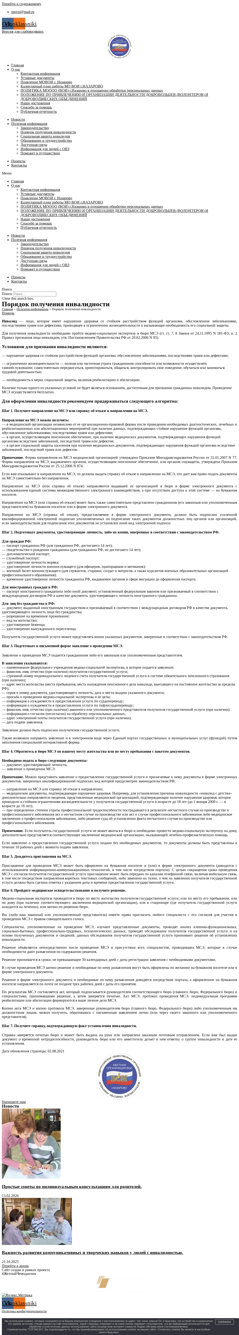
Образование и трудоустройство (46, 140)
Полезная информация (29, 124)
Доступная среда (34, 145)
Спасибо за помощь (36, 107)
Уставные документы (37, 78)
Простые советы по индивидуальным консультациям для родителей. (72, 1186)
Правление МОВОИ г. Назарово (46, 82)
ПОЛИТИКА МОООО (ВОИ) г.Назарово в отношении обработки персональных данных (92, 90)
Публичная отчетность (39, 111)
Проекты (18, 161)
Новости (18, 119)
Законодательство (35, 128)
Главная (17, 65)
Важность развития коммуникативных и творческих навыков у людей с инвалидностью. (92, 1252)
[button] (119, 173)
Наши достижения (35, 103)
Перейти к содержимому (21, 4)
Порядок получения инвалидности (48, 132)
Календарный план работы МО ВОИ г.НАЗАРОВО (62, 86)
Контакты (19, 165)
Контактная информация (40, 74)
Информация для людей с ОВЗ (45, 149)
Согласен (224, 1322)
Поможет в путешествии (40, 153)
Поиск (7, 294)
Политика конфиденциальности (24, 1311)
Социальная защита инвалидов (45, 136)
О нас (15, 69)
